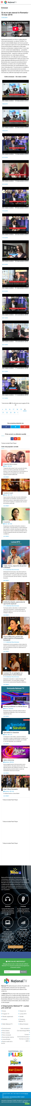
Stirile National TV (7, 1024)
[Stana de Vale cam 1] (15, 1077)
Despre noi (23, 1011)
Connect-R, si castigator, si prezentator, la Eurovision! (12, 674)
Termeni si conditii (24, 1039)
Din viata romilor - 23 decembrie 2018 (15, 101)
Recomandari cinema (8, 1037)
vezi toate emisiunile (15, 690)
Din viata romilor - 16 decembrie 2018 (15, 154)
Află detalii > (25, 1102)
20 (24, 409)
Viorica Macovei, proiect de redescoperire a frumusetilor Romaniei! (13, 638)
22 (7, 412)
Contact (27, 1034)
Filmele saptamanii (7, 1016)
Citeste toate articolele (15, 947)
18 (17, 409)
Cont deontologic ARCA (23, 1030)
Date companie (25, 1028)
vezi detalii (6, 477)
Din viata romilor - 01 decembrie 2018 (15, 288)
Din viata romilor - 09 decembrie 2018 (15, 208)
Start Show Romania (14, 569)
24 (14, 412)
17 (13, 409)
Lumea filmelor (6, 1039)
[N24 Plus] (15, 1053)
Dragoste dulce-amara (10, 464)
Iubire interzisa (8, 760)
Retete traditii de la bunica (6, 1042)
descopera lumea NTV (15, 544)
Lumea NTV (23, 1014)
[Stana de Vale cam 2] (15, 1086)
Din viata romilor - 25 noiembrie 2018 (15, 315)
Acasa (4, 1011)
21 (3, 412)
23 (10, 412)
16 (9, 409)
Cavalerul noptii (8, 493)
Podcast (23, 906)
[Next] (18, 412)
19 (21, 409)
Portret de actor (6, 1028)
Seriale (22, 1016)
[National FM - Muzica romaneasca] (15, 1061)
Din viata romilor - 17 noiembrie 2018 (15, 368)
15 (6, 409)
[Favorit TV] (15, 1069)
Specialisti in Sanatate (11, 732)
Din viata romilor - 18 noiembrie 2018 (15, 341)
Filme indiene (5, 1030)
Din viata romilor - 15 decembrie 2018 (15, 181)
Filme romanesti (6, 1035)
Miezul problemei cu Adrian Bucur (15, 706)
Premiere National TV (22, 1020)
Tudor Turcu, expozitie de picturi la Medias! (15, 566)
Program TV (5, 1014)
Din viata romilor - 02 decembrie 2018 (15, 261)
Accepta (27, 1103)
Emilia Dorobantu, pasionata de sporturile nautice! (14, 603)
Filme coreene (6, 1033)
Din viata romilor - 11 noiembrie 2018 (15, 395)
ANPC (27, 1041)
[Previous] (2, 409)
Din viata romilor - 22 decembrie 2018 (15, 127)
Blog (7, 929)
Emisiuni (7, 906)
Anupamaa (6, 522)
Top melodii (23, 929)
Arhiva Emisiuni (24, 1024)
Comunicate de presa (23, 1036)
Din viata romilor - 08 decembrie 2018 (15, 234)
